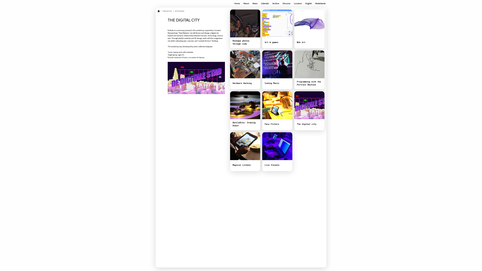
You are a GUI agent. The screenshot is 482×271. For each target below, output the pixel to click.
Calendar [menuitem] (265, 3)
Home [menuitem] (237, 3)
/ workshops (178, 11)
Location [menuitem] (298, 3)
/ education (166, 11)
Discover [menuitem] (286, 3)
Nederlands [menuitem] (320, 3)
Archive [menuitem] (275, 3)
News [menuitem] (255, 3)
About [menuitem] (246, 3)
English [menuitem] (308, 3)
